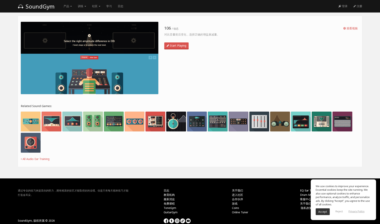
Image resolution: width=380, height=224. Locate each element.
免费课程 (169, 203)
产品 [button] (67, 6)
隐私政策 (306, 208)
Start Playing (177, 45)
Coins (235, 208)
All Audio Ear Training (35, 159)
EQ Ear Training (310, 190)
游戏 (235, 203)
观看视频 (352, 28)
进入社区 (237, 195)
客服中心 (305, 199)
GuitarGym (171, 212)
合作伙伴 (237, 199)
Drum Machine (309, 195)
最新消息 (169, 199)
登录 (344, 6)
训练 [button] (81, 6)
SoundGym (39, 6)
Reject (339, 211)
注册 (359, 6)
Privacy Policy (357, 211)
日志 (120, 6)
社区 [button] (95, 6)
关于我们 (237, 190)
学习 (109, 6)
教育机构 (169, 195)
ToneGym (170, 208)
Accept (322, 211)
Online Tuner (240, 212)
